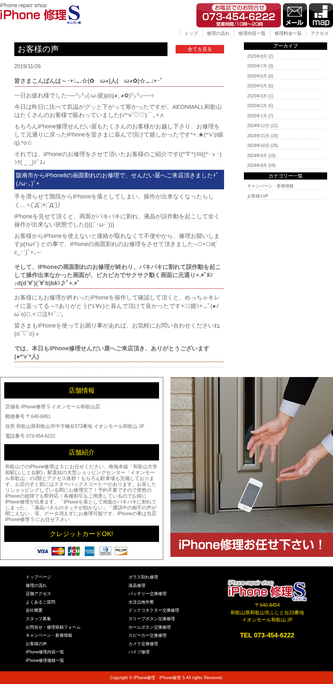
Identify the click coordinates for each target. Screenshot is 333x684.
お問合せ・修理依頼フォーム (53, 627)
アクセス (320, 33)
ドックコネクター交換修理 (153, 610)
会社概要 (34, 610)
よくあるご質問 (40, 602)
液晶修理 (136, 585)
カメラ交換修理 (143, 643)
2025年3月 (257, 96)
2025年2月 (257, 105)
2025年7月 (257, 66)
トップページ (38, 577)
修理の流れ (218, 33)
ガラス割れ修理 (143, 577)
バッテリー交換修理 (147, 593)
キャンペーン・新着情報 (270, 185)
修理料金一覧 (288, 33)
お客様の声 (257, 196)
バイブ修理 (139, 651)
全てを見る (200, 49)
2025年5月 (257, 85)
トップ (191, 33)
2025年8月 (257, 56)
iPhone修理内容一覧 (45, 651)
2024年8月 (257, 165)
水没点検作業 (141, 602)
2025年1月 (257, 115)
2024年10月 (258, 145)
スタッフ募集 (38, 618)
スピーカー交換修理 (147, 635)
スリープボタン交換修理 (151, 618)
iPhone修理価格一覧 (45, 660)
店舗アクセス (38, 593)
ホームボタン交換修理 (149, 627)
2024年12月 (258, 125)
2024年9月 (257, 155)
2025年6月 (257, 76)
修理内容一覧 (252, 33)
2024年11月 (258, 135)
